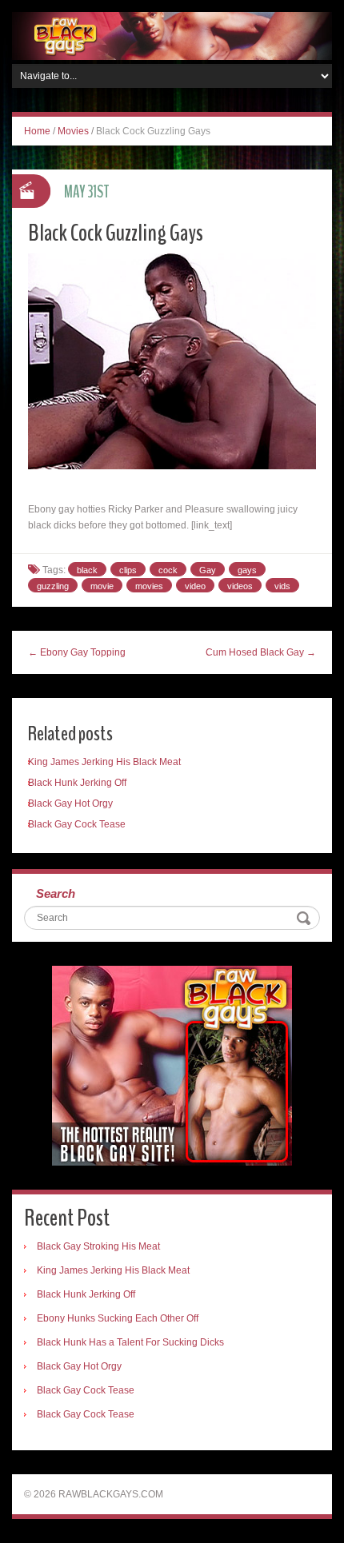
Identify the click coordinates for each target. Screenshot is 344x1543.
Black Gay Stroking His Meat (98, 1246)
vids (282, 586)
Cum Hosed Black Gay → (261, 652)
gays (247, 570)
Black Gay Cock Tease (77, 824)
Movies (73, 131)
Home (37, 131)
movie (102, 586)
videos (240, 586)
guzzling (53, 586)
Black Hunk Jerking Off (77, 782)
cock (168, 570)
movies (149, 586)
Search (55, 893)
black (87, 570)
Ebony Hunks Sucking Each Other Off (117, 1318)
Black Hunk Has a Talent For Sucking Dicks (130, 1342)
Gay (207, 570)
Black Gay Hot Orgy (70, 803)
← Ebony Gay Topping (77, 652)
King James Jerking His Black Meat (104, 762)
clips (128, 570)
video (195, 586)
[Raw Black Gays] (172, 35)
